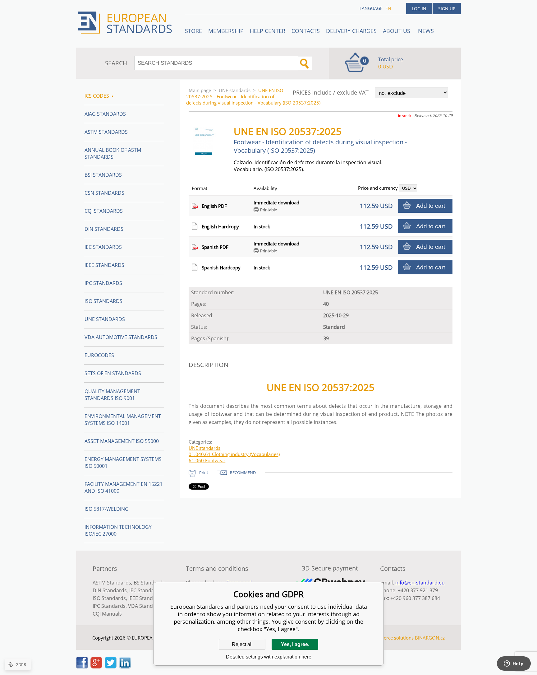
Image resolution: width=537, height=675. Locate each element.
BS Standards (149, 582)
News (426, 31)
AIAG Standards (105, 113)
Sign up (446, 9)
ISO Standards (103, 301)
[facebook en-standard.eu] (82, 666)
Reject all (242, 644)
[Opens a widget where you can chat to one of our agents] (514, 664)
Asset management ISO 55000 (122, 441)
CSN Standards (104, 192)
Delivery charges (351, 31)
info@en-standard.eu (420, 582)
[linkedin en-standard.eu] (125, 666)
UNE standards (234, 90)
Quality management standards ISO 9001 (112, 395)
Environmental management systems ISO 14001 (123, 419)
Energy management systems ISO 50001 (123, 462)
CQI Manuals (107, 613)
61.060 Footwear (207, 460)
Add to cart (430, 205)
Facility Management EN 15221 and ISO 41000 (124, 487)
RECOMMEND (243, 472)
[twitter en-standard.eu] (111, 666)
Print (203, 472)
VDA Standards (145, 606)
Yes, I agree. (295, 644)
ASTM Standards (106, 131)
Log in (419, 9)
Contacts (305, 31)
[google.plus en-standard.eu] (96, 666)
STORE (193, 31)
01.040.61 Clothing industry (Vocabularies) (234, 454)
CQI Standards (104, 210)
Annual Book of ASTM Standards (113, 153)
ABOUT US (397, 31)
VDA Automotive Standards (121, 337)
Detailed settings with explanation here (268, 656)
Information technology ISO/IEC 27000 (118, 530)
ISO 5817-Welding (107, 508)
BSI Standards (103, 174)
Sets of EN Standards (113, 373)
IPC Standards (103, 283)
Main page (200, 90)
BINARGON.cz (430, 638)
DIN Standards (104, 229)
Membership (226, 31)
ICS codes (97, 95)
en (388, 8)
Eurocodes (99, 355)
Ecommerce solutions (391, 638)
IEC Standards (103, 247)
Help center (267, 31)
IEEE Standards (104, 265)
